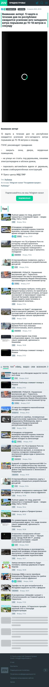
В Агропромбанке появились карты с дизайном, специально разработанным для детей (29, 262)
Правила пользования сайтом (22, 678)
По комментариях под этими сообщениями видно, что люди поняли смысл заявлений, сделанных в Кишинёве (29, 339)
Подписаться (24, 198)
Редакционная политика (19, 670)
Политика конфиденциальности (22, 674)
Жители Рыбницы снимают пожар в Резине (28, 351)
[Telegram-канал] (37, 3)
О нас (12, 662)
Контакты (14, 666)
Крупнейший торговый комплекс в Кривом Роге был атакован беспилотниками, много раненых (27, 326)
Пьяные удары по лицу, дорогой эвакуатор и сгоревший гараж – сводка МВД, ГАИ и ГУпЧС (29, 217)
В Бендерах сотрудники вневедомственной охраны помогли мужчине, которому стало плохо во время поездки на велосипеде (28, 230)
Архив (12, 682)
